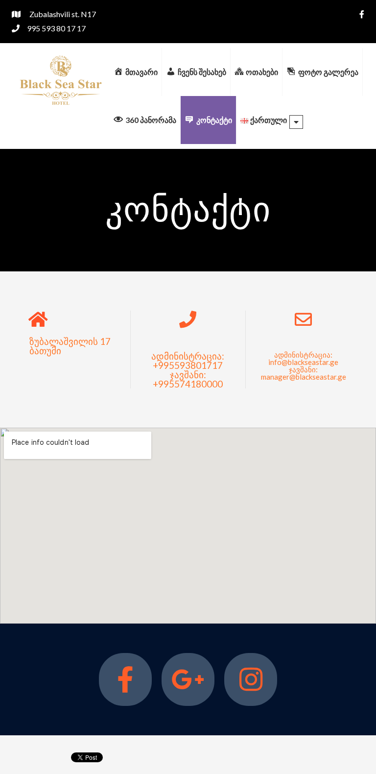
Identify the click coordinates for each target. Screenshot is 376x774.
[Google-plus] (188, 679)
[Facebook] (125, 679)
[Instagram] (250, 679)
